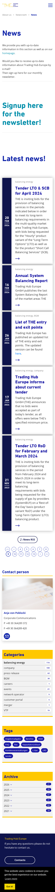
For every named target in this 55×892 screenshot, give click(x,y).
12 (27, 554)
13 (34, 554)
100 (48, 668)
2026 (6, 784)
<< (7, 549)
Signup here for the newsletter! (22, 114)
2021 (6, 811)
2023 (6, 800)
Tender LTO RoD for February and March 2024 (31, 451)
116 (48, 662)
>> (47, 554)
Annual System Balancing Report (31, 278)
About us (8, 14)
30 (49, 678)
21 (49, 689)
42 (49, 673)
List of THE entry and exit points (31, 325)
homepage (8, 53)
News (34, 14)
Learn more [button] (11, 878)
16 (49, 710)
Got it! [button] (9, 886)
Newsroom (22, 14)
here (18, 353)
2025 (6, 790)
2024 (6, 795)
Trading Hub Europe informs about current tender (29, 384)
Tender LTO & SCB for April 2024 (32, 191)
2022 (6, 805)
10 (14, 554)
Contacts (20, 860)
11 (21, 554)
